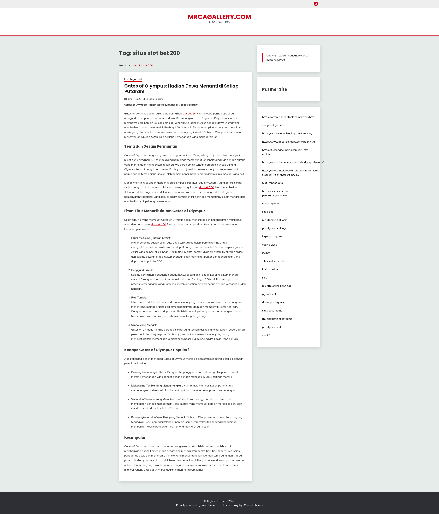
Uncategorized (133, 79)
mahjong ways (271, 203)
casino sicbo (269, 244)
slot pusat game (272, 125)
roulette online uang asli (276, 285)
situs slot (267, 211)
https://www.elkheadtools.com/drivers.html (288, 117)
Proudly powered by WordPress (196, 505)
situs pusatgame (272, 310)
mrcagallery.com (296, 55)
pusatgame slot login (274, 220)
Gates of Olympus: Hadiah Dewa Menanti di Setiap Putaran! (181, 89)
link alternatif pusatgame (277, 318)
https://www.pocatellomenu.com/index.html (288, 141)
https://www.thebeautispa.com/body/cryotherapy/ (293, 162)
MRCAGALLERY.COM (219, 16)
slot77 (266, 335)
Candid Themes (253, 505)
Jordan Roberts (154, 98)
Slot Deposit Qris (272, 182)
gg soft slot (269, 294)
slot (264, 277)
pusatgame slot (271, 327)
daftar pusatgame (273, 302)
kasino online (270, 269)
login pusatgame (272, 236)
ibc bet (266, 253)
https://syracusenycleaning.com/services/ (287, 133)
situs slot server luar (274, 261)
